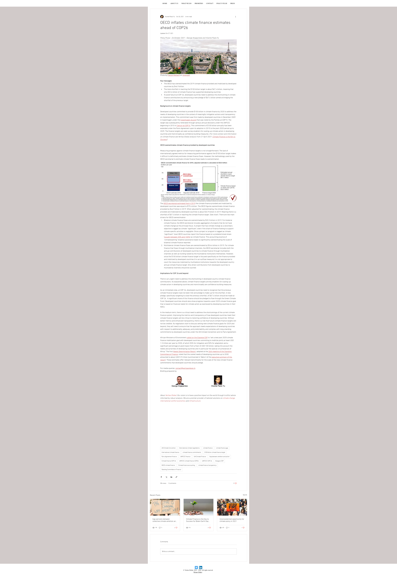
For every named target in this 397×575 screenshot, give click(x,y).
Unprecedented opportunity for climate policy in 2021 (232, 520)
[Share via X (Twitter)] (166, 477)
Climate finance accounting (186, 465)
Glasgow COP (219, 461)
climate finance (208, 448)
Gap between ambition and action (219, 457)
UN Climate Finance (200, 457)
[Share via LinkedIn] (171, 477)
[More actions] (235, 16)
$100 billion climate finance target (214, 452)
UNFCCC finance (185, 457)
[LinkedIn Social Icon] (200, 567)
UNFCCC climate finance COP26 (188, 461)
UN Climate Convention (169, 448)
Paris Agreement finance (169, 457)
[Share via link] (176, 477)
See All (245, 495)
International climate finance (170, 452)
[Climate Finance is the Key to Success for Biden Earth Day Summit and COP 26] (198, 507)
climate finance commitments (192, 452)
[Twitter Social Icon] (196, 567)
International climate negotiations (189, 448)
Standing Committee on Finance (171, 469)
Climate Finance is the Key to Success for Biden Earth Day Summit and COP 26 (197, 520)
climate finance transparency (207, 465)
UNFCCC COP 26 (207, 461)
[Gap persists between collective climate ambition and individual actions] (165, 507)
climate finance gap (222, 448)
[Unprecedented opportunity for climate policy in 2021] (232, 507)
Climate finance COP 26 (169, 461)
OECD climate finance (168, 465)
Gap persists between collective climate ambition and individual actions (164, 520)
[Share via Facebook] (161, 477)
